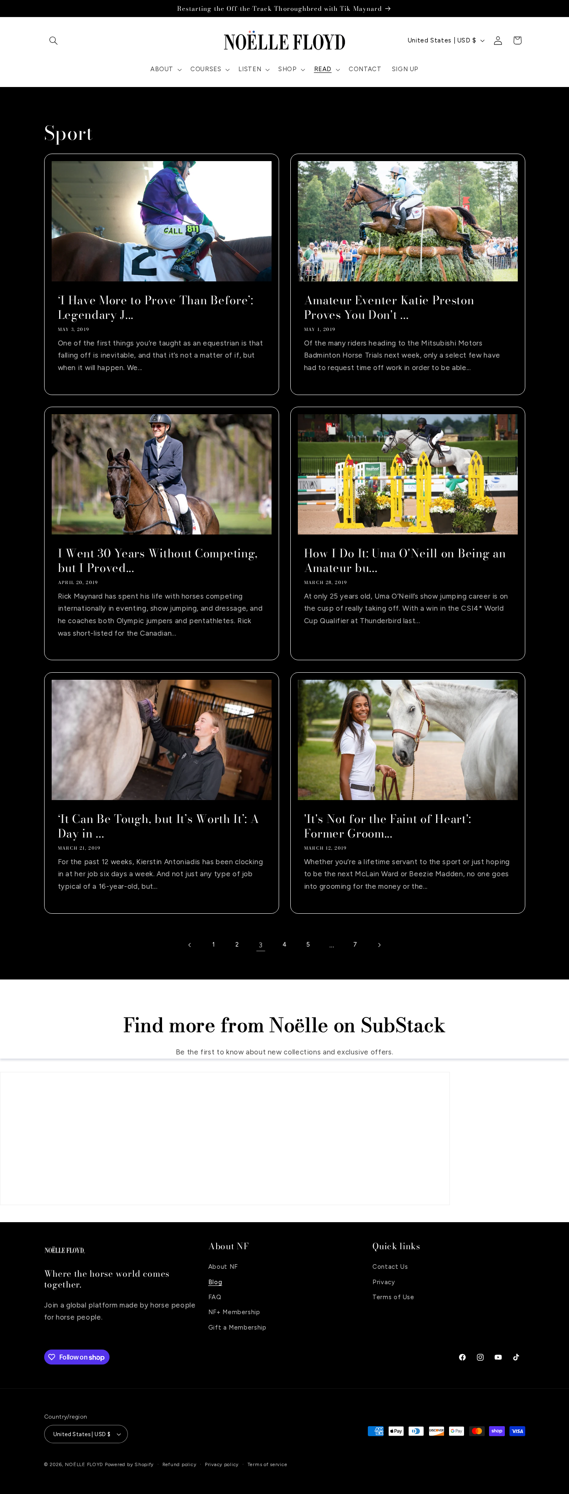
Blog (215, 1281)
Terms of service (267, 1464)
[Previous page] (190, 945)
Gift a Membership (237, 1327)
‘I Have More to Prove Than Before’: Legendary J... (155, 307)
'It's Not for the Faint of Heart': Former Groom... (387, 826)
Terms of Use (393, 1297)
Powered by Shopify (129, 1464)
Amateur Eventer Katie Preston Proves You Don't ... (389, 307)
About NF (223, 1266)
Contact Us (390, 1266)
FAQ (215, 1297)
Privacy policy (222, 1464)
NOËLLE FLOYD (84, 1464)
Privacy (383, 1281)
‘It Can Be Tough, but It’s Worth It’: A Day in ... (158, 826)
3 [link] (261, 945)
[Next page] (379, 945)
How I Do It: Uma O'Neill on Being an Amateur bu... (405, 560)
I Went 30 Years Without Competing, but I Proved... (157, 560)
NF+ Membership (234, 1312)
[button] (53, 40)
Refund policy (179, 1464)
